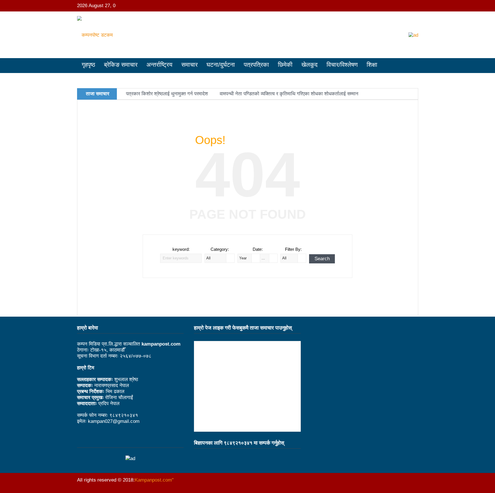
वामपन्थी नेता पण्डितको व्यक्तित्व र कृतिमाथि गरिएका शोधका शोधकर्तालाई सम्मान (289, 93)
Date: (258, 249)
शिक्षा (372, 64)
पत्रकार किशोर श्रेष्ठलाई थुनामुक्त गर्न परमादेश (167, 93)
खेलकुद (309, 64)
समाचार (189, 64)
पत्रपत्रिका (256, 64)
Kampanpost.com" (154, 480)
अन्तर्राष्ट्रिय (159, 64)
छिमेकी (285, 64)
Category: (220, 249)
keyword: (181, 249)
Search (322, 258)
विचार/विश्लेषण (342, 64)
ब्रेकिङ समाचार (121, 64)
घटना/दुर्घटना (221, 64)
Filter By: (293, 249)
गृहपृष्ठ (88, 64)
